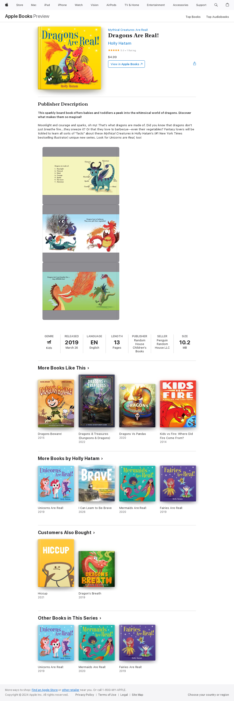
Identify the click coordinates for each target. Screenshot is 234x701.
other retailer (70, 690)
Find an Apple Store (45, 690)
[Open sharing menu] (194, 64)
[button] (216, 5)
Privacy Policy (84, 694)
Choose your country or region (208, 694)
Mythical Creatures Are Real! (128, 30)
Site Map (137, 694)
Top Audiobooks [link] (217, 17)
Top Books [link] (193, 17)
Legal (124, 694)
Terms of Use (107, 694)
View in (125, 64)
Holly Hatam (119, 43)
